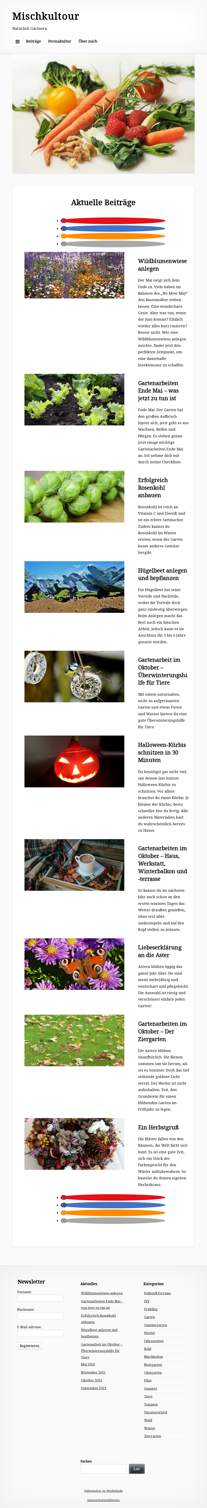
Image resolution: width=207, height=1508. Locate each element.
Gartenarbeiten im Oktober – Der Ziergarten (162, 1031)
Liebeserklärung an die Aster (160, 951)
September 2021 (93, 1388)
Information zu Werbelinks (103, 1491)
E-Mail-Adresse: (29, 1327)
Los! (137, 1468)
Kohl (147, 1349)
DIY (147, 1301)
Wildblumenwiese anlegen (162, 264)
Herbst (149, 1333)
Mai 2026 (88, 1364)
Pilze (148, 1380)
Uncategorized (155, 1412)
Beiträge (33, 41)
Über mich (88, 41)
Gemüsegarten (155, 1325)
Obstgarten (153, 1372)
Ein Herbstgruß (158, 1127)
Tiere (148, 1396)
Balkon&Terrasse (157, 1293)
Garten (149, 1317)
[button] (64, 220)
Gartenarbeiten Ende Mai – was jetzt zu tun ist (158, 390)
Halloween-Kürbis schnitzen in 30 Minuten (162, 752)
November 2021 (93, 1372)
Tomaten (151, 1404)
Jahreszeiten (154, 1341)
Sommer (150, 1388)
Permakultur (59, 41)
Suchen (86, 1461)
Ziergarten (152, 1436)
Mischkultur (153, 1356)
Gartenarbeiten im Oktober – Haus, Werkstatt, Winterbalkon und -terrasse (162, 863)
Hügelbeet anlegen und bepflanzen (162, 574)
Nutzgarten (153, 1365)
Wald (148, 1420)
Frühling (151, 1309)
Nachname (25, 1309)
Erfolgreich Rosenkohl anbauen (153, 487)
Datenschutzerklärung (103, 1500)
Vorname (24, 1292)
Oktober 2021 (91, 1380)
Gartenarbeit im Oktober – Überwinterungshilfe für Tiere (162, 671)
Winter (149, 1428)
